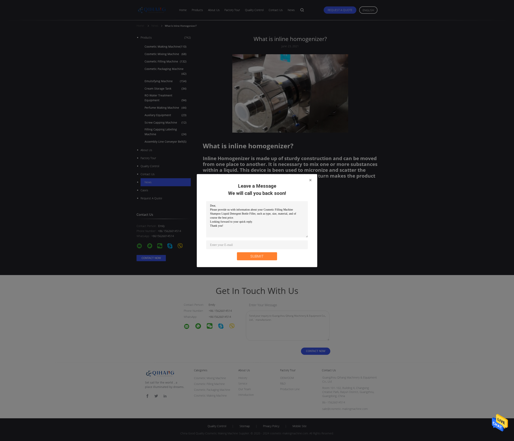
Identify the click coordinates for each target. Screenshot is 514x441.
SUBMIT (257, 256)
